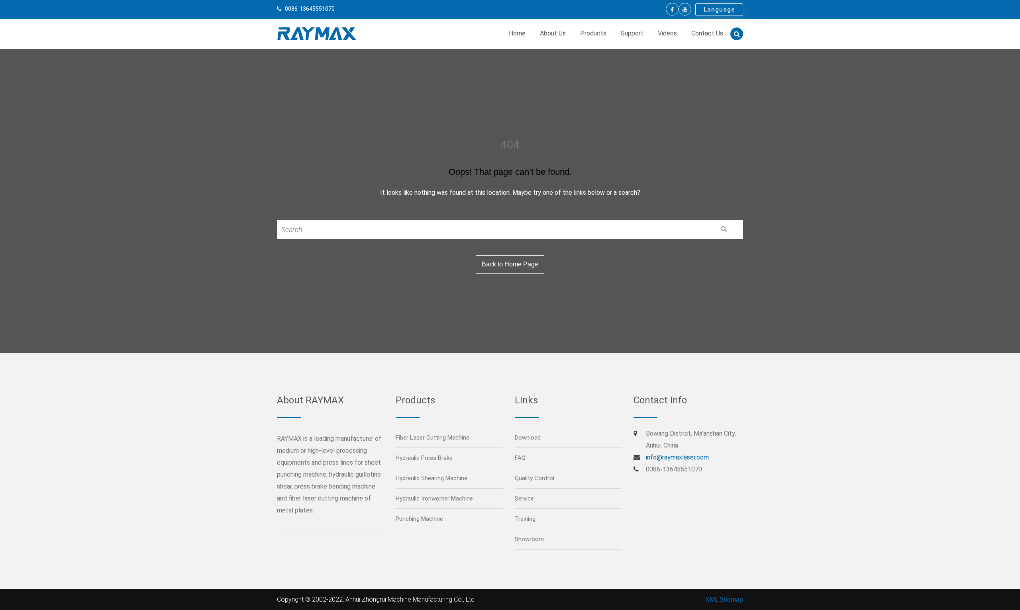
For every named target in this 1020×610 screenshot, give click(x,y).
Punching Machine (419, 518)
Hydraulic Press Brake (424, 457)
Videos (667, 33)
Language (719, 9)
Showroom (529, 539)
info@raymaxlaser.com (677, 457)
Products (593, 33)
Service (524, 498)
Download (528, 437)
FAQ (520, 457)
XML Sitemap (724, 599)
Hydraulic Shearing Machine (431, 478)
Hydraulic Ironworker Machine (434, 498)
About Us (553, 33)
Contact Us (707, 33)
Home (517, 33)
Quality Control (534, 478)
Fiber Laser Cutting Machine (432, 437)
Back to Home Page (510, 264)
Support (632, 33)
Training (525, 518)
